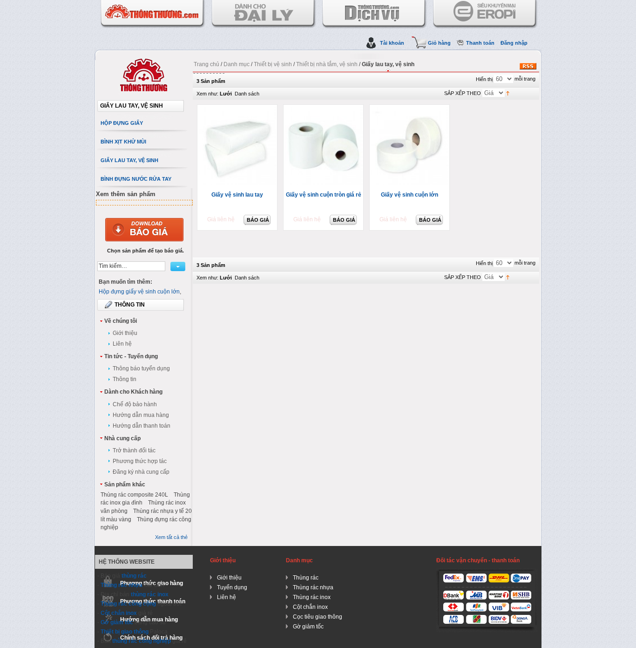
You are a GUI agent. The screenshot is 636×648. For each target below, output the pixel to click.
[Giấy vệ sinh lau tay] (238, 147)
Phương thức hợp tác (140, 461)
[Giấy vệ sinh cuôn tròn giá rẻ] (324, 147)
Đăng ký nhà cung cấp (141, 472)
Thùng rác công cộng (128, 603)
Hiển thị (484, 79)
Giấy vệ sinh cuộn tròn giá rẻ (323, 194)
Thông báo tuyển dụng (141, 368)
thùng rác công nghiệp (141, 641)
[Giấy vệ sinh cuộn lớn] (410, 147)
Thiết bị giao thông (125, 631)
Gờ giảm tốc (117, 622)
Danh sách (247, 93)
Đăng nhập (514, 43)
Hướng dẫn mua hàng (141, 415)
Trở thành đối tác (134, 450)
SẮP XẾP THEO (462, 93)
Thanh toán (480, 43)
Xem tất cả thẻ (171, 537)
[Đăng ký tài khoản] (144, 227)
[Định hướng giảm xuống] (507, 92)
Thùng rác (305, 577)
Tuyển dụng (232, 587)
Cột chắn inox (119, 613)
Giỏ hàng (439, 43)
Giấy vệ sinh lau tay (237, 194)
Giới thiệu (125, 333)
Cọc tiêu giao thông (317, 617)
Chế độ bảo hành (135, 404)
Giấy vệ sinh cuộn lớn (409, 194)
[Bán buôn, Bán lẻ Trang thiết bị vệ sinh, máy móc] (144, 61)
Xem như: (207, 93)
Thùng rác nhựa (121, 585)
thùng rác (134, 576)
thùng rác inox (150, 594)
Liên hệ (122, 344)
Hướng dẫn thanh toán (141, 426)
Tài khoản (392, 43)
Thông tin (124, 379)
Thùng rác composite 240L (134, 494)
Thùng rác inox (312, 597)
